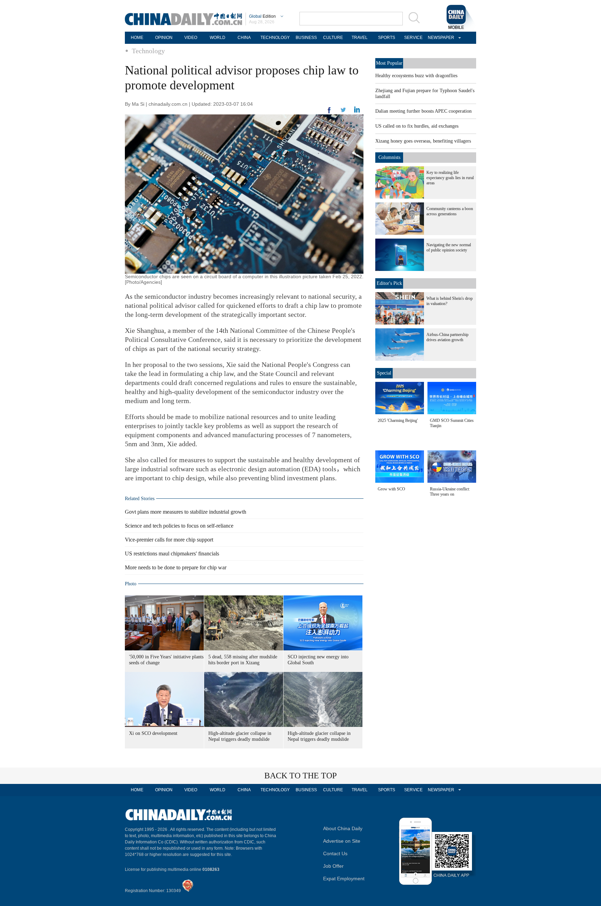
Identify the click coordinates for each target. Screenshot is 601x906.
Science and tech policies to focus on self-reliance (179, 526)
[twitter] (357, 111)
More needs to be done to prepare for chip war (175, 567)
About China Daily (342, 828)
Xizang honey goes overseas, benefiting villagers (423, 141)
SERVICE (413, 37)
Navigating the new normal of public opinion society (448, 247)
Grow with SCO (391, 489)
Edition (262, 16)
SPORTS (386, 37)
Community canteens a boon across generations (449, 211)
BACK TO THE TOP (300, 775)
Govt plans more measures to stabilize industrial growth (185, 512)
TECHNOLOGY (275, 37)
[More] (329, 113)
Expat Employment (343, 878)
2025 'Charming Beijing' (398, 420)
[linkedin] (343, 112)
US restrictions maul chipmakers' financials (172, 553)
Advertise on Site (341, 841)
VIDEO (190, 37)
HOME (137, 37)
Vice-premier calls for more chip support (169, 540)
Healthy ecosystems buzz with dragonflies (416, 75)
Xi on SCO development (153, 733)
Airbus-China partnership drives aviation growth (447, 337)
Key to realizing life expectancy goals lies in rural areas (450, 177)
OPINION (164, 37)
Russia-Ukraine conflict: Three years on (450, 492)
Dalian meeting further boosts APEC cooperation (423, 111)
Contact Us (335, 853)
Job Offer (333, 866)
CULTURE (333, 37)
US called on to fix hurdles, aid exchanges (416, 126)
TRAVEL (360, 37)
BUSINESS (306, 37)
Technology (148, 51)
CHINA (244, 37)
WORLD (217, 37)
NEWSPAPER (440, 37)
